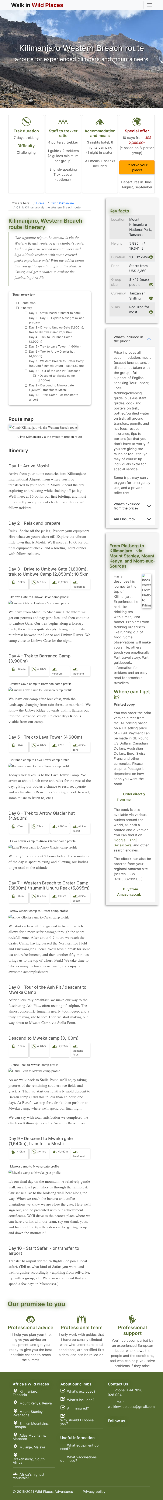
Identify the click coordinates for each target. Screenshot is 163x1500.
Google (119, 840)
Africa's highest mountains (28, 1476)
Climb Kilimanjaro (62, 203)
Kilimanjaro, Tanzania (25, 1393)
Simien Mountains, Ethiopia (31, 1425)
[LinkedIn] (120, 1432)
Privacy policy (94, 1491)
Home (40, 203)
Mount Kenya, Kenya (36, 1403)
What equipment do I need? (80, 1447)
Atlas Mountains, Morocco (29, 1437)
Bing (132, 840)
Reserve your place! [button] (137, 167)
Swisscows (122, 845)
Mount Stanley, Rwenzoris (28, 1413)
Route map (28, 303)
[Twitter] (130, 1432)
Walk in (37, 5)
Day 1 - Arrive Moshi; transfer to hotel (54, 313)
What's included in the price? (128, 339)
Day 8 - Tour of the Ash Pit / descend (54, 370)
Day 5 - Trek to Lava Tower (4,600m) (55, 346)
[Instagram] (111, 1427)
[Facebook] (130, 1427)
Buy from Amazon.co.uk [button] (129, 892)
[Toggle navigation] (149, 5)
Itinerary (26, 307)
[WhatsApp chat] (111, 1432)
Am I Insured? (124, 519)
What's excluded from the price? (127, 506)
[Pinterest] (139, 1427)
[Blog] (120, 1427)
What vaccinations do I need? (78, 1459)
